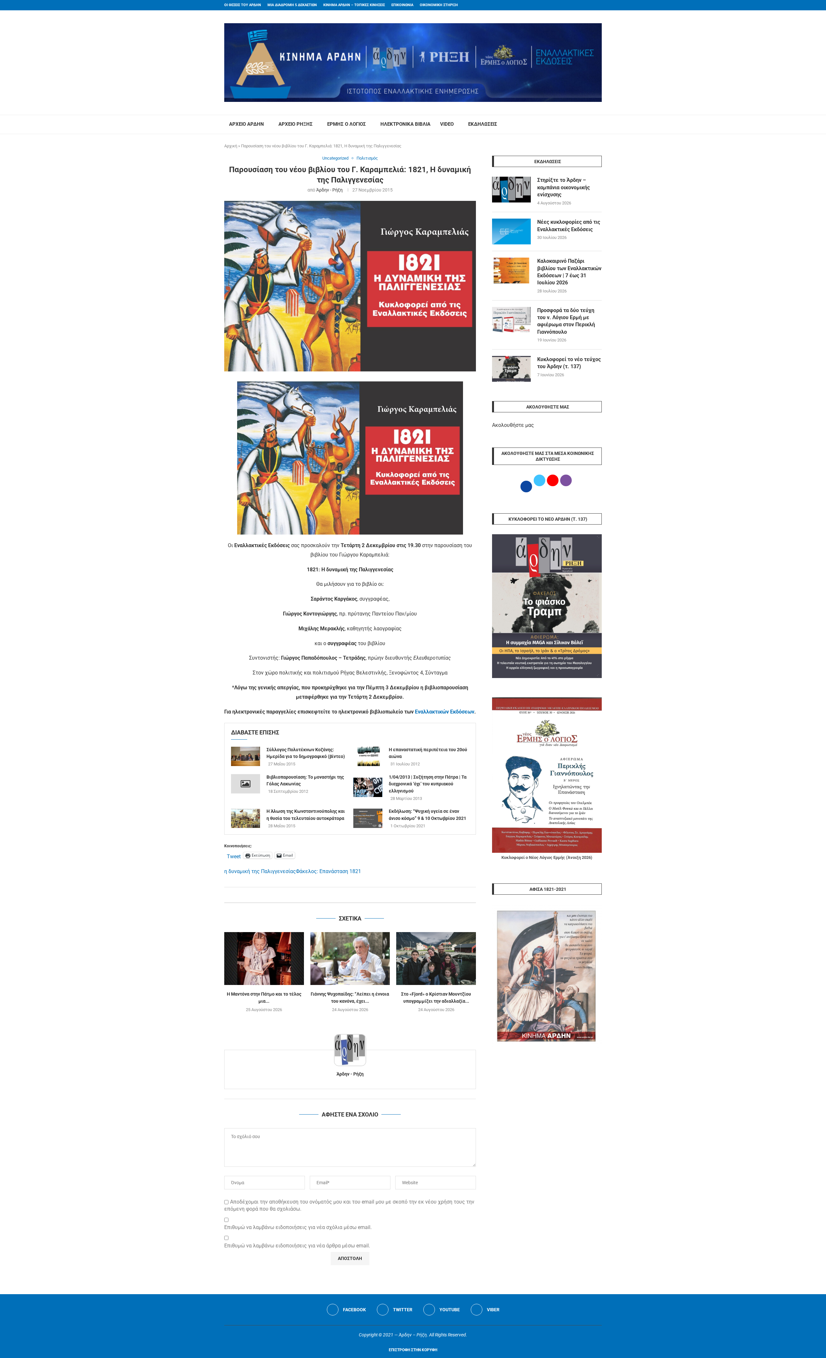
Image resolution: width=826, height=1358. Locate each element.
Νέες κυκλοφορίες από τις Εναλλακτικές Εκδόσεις (568, 225)
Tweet (234, 855)
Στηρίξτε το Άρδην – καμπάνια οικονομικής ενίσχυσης (563, 187)
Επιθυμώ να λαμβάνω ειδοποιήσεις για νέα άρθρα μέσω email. (297, 1246)
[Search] (598, 124)
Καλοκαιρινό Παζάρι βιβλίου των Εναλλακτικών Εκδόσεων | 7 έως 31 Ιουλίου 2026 (569, 272)
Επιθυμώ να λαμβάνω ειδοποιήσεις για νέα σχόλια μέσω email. (298, 1227)
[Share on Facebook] (343, 895)
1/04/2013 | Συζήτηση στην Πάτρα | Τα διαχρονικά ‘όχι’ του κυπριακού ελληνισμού (428, 783)
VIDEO (447, 124)
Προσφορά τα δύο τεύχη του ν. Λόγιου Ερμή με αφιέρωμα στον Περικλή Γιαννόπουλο (566, 321)
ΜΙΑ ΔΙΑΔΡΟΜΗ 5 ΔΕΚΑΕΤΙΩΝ (292, 5)
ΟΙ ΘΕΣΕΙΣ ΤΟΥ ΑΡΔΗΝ (242, 5)
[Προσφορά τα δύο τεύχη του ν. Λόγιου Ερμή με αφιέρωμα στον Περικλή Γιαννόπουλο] (511, 320)
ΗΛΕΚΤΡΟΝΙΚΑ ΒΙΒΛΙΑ (405, 124)
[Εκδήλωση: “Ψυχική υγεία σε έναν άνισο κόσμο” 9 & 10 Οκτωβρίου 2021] (367, 818)
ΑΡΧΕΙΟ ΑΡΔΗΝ (246, 124)
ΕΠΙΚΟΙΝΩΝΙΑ (402, 5)
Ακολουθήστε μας (513, 425)
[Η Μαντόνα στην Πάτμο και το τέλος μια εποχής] (264, 958)
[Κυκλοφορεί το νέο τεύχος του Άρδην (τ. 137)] (511, 369)
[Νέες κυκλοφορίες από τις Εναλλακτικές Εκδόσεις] (511, 231)
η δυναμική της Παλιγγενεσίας (260, 871)
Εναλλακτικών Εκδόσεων (444, 712)
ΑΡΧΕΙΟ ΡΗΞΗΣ (295, 124)
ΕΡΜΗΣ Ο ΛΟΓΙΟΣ (346, 124)
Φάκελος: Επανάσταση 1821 (328, 871)
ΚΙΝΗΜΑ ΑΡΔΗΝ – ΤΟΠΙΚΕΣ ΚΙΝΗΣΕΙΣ (354, 5)
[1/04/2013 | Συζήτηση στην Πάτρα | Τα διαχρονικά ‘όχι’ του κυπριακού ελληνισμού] (367, 787)
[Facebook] (587, 5)
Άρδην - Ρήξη (329, 189)
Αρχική (230, 145)
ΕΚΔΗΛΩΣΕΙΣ (482, 124)
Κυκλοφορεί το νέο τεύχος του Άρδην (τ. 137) (569, 362)
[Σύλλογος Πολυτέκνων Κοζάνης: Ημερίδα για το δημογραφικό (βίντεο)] (245, 756)
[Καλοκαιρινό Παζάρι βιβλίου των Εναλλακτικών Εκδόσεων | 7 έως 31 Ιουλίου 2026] (511, 270)
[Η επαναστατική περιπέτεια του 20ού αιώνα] (367, 756)
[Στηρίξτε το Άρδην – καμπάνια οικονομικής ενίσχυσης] (511, 189)
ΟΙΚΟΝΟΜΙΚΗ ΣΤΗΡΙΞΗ (439, 5)
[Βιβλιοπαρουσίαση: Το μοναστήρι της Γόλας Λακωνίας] (245, 783)
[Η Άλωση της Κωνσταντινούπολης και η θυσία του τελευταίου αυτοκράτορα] (245, 818)
